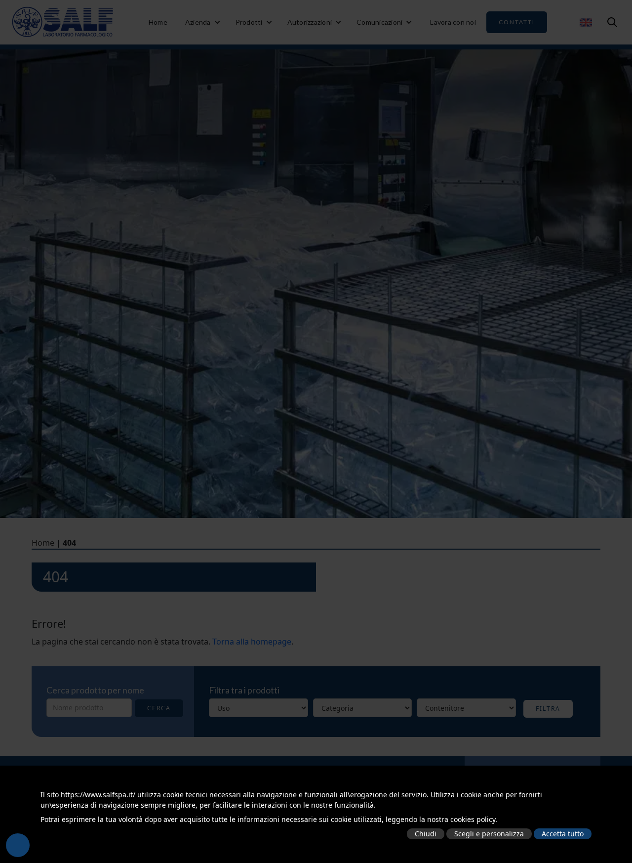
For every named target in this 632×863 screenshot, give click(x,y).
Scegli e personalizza (489, 833)
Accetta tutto (563, 833)
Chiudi (425, 833)
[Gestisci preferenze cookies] (18, 845)
